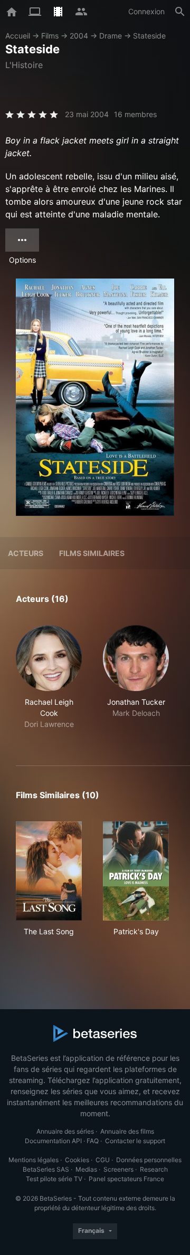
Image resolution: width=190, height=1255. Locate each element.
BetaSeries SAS (46, 1169)
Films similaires (92, 553)
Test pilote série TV (54, 1179)
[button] (49, 683)
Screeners (118, 1169)
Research (154, 1169)
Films (50, 35)
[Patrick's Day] (136, 871)
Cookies (77, 1160)
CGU (103, 1160)
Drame (110, 35)
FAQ (93, 1141)
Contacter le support (135, 1141)
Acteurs (25, 553)
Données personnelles (149, 1160)
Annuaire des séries (65, 1131)
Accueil (17, 35)
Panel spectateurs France (126, 1179)
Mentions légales (33, 1160)
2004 (79, 35)
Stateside (149, 35)
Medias (86, 1169)
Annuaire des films (127, 1131)
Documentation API (53, 1141)
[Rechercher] (180, 11)
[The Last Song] (49, 871)
